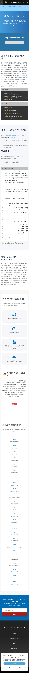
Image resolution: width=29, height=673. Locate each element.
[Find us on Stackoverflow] (15, 628)
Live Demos (14, 646)
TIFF (14, 526)
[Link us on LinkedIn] (11, 628)
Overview (14, 42)
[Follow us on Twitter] (8, 628)
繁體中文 (19, 2)
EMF (14, 488)
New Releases (14, 638)
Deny (20, 667)
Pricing (14, 641)
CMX (14, 575)
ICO (15, 451)
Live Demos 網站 (15, 303)
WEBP (14, 532)
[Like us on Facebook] (4, 628)
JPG (14, 458)
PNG (14, 519)
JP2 (15, 507)
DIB (14, 464)
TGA (14, 550)
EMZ (14, 495)
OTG (14, 581)
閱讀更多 (14, 404)
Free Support (14, 648)
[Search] (27, 2)
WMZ (14, 544)
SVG (14, 557)
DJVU (14, 476)
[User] (23, 2)
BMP (14, 445)
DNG (14, 482)
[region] (14, 205)
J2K (14, 513)
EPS (14, 563)
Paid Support (14, 651)
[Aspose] (11, 2)
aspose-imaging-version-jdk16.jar (13, 135)
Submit (14, 614)
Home (14, 633)
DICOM (14, 470)
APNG (14, 439)
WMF (14, 538)
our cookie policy (19, 660)
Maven (3, 84)
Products (14, 636)
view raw (25, 242)
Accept (14, 663)
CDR (14, 569)
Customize (8, 667)
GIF (14, 501)
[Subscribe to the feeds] (25, 628)
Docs (14, 643)
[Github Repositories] (21, 628)
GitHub (21, 243)
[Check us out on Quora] (18, 628)
